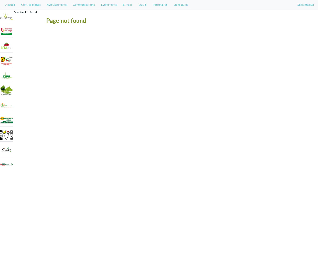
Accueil (10, 4)
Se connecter (305, 4)
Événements (109, 4)
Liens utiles (181, 4)
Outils (142, 4)
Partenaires (160, 4)
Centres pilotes (31, 4)
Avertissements (57, 4)
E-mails (127, 4)
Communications (84, 4)
